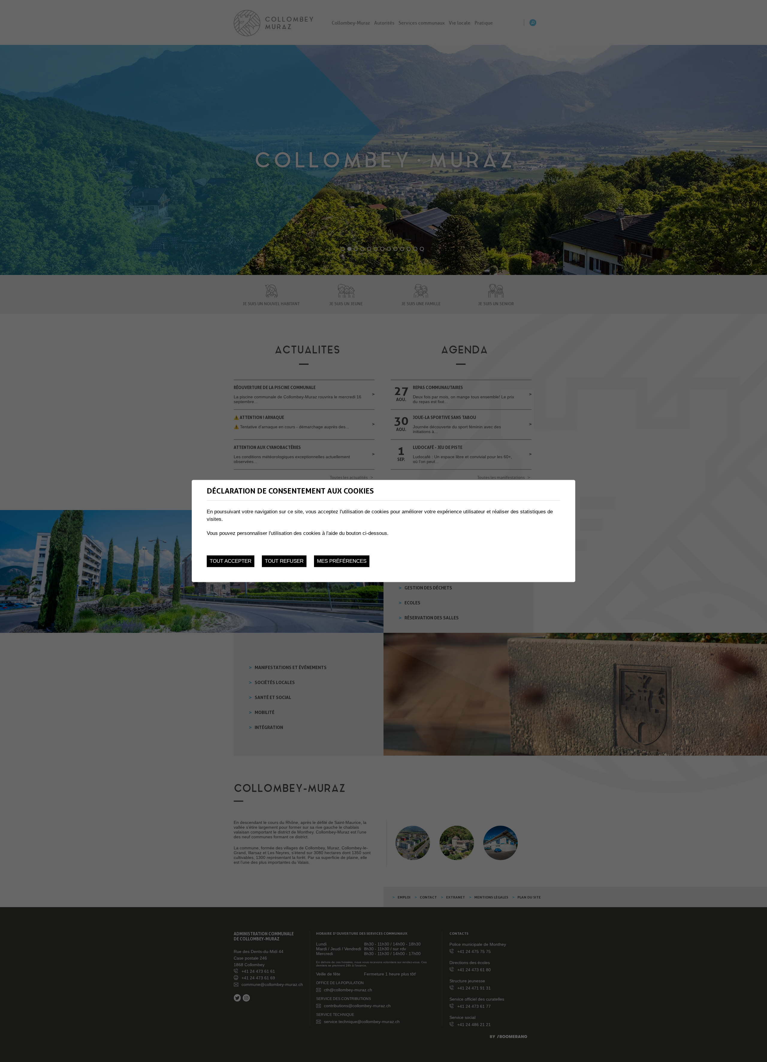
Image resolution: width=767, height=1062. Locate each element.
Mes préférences (341, 561)
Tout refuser (284, 561)
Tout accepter (230, 561)
